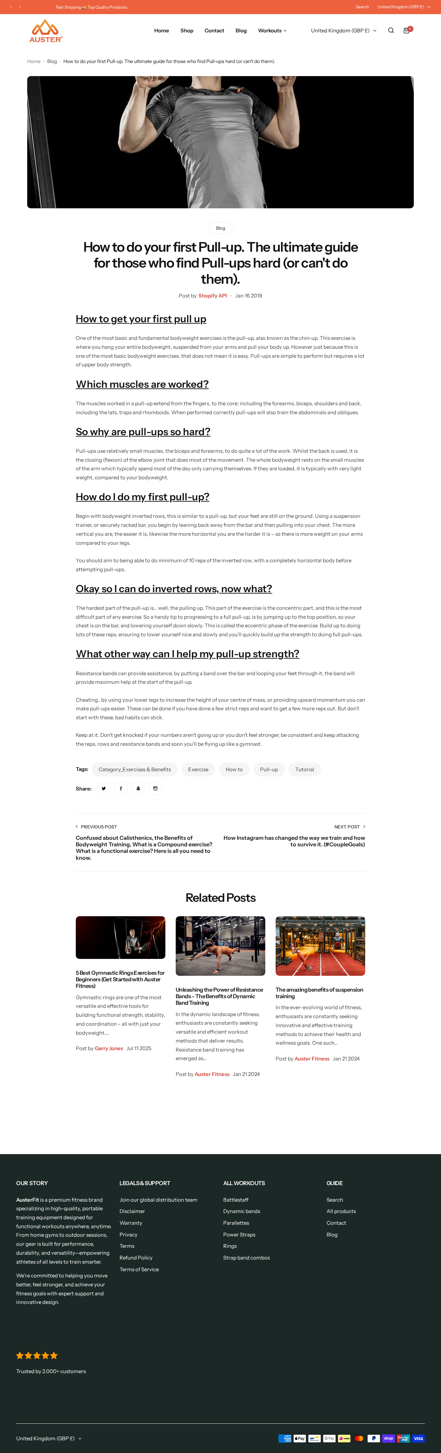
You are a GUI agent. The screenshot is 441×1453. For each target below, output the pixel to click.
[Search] (391, 30)
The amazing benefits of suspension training (319, 993)
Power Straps (239, 1234)
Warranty (131, 1223)
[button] (11, 7)
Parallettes (236, 1223)
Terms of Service (139, 1269)
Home (34, 61)
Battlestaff (235, 1199)
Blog (52, 61)
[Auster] (46, 30)
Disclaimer (132, 1211)
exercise (198, 769)
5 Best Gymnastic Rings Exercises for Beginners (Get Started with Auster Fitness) (120, 979)
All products (341, 1211)
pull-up (269, 769)
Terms (127, 1246)
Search (362, 6)
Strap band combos (246, 1257)
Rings (230, 1246)
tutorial (304, 769)
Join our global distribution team (158, 1199)
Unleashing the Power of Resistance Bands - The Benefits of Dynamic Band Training (219, 996)
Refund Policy (136, 1257)
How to (234, 769)
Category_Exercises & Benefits (135, 769)
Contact (336, 1223)
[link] (104, 788)
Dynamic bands (241, 1211)
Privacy (128, 1234)
